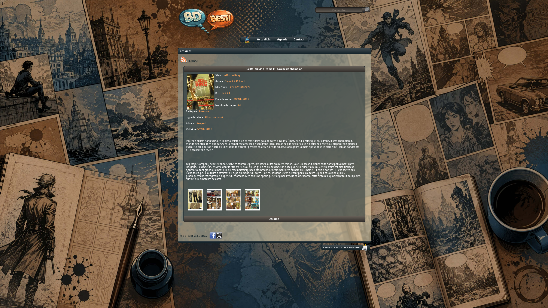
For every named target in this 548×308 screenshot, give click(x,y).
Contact (299, 39)
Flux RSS (192, 61)
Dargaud (201, 123)
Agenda (282, 39)
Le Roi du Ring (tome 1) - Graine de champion (274, 69)
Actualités (264, 39)
